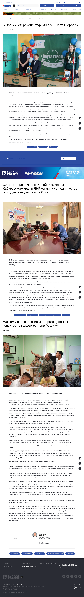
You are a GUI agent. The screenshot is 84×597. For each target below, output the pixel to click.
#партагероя (53, 146)
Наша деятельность (27, 9)
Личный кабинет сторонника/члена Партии (69, 5)
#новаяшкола (43, 146)
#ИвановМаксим (14, 553)
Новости (20, 18)
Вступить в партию (77, 9)
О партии (5, 9)
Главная (4, 18)
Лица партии (15, 9)
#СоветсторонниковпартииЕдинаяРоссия (50, 315)
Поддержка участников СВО (42, 13)
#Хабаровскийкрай (20, 315)
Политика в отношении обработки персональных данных (16, 591)
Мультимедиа (64, 9)
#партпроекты (70, 553)
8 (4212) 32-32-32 (68, 565)
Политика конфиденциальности (10, 589)
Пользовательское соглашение (10, 588)
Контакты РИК (8, 566)
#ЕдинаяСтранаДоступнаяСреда (55, 553)
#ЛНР (66, 315)
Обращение (47, 5)
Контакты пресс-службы (29, 566)
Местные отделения (41, 9)
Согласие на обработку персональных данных (13, 592)
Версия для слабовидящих (75, 2)
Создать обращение (68, 158)
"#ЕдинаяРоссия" (32, 315)
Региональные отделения (48, 563)
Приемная (53, 9)
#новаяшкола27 (32, 146)
